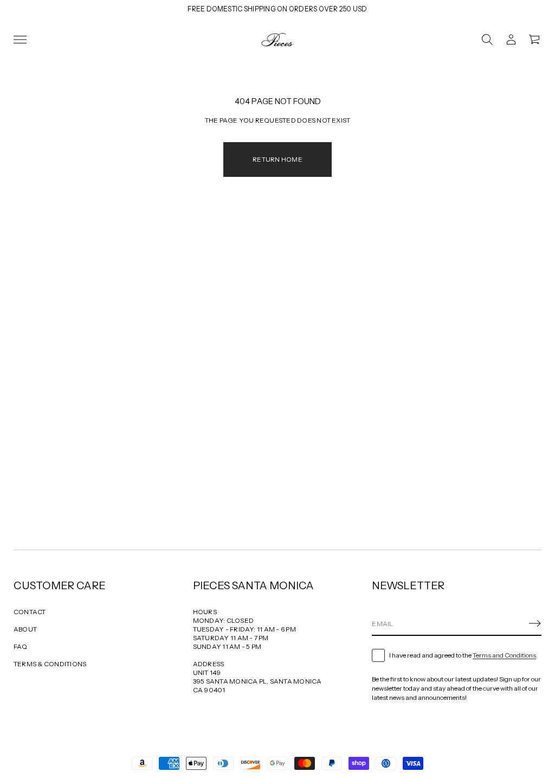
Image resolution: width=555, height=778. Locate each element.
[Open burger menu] (20, 40)
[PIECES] (277, 39)
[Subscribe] (534, 623)
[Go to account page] (511, 40)
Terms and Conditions (504, 655)
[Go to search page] (487, 40)
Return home (277, 159)
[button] (487, 40)
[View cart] (535, 40)
